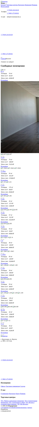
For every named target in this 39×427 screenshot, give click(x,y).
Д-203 (3, 227)
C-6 (2, 241)
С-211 (2, 185)
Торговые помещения (13, 386)
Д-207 (3, 157)
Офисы (3, 386)
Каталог (3, 5)
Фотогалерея (5, 6)
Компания (28, 5)
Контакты (21, 5)
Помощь (34, 5)
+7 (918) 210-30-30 (13, 10)
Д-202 (3, 282)
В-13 (2, 71)
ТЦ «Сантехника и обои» (17, 402)
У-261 (3, 199)
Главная (3, 58)
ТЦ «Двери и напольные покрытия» (12, 401)
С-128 (3, 268)
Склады (22, 386)
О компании (5, 393)
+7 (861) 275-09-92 (13, 13)
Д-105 (3, 213)
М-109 (3, 310)
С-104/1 (3, 254)
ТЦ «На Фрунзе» (22, 404)
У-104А (3, 171)
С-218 (3, 296)
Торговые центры (12, 5)
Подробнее (4, 80)
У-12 (2, 324)
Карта (18, 393)
